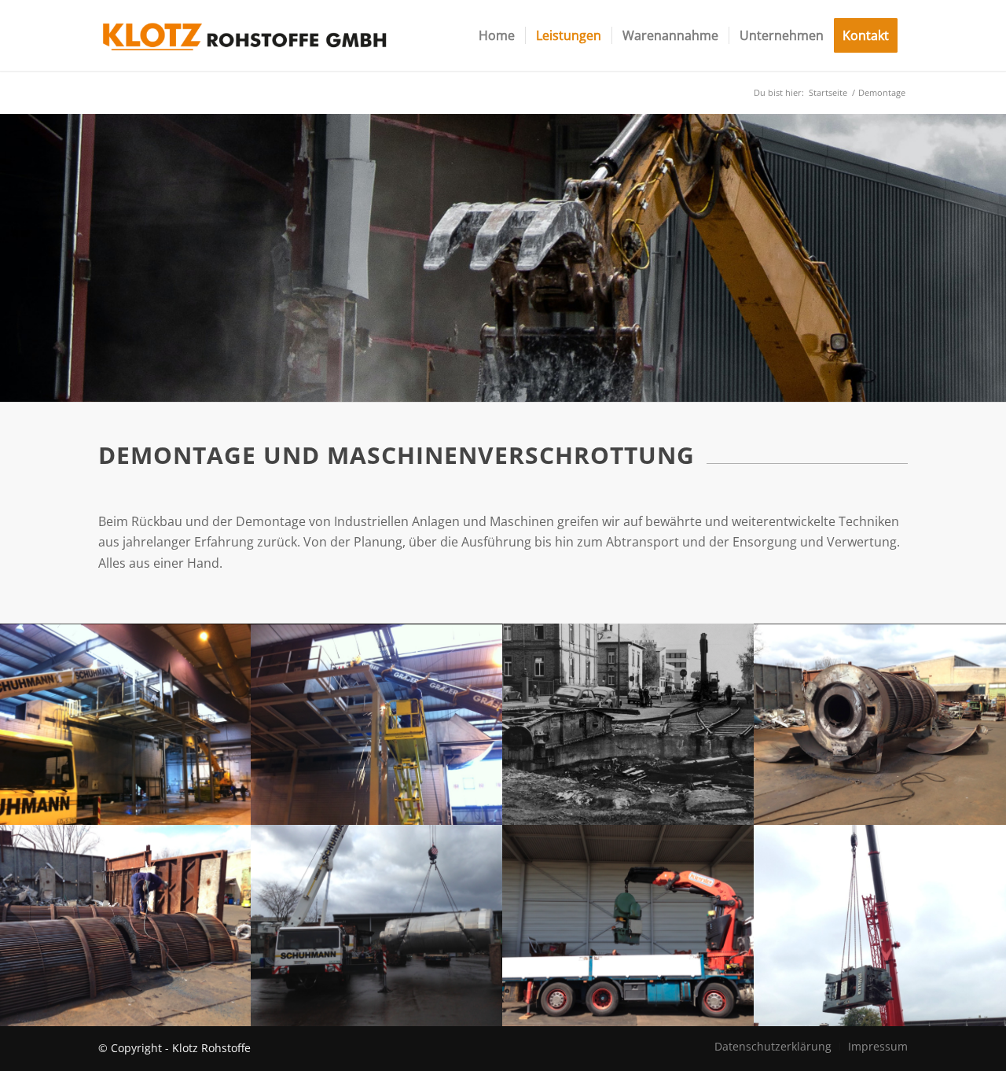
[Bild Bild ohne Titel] (126, 724)
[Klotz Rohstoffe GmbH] (244, 35)
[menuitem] (496, 35)
